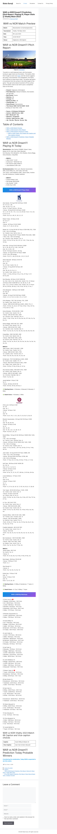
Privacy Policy (49, 3)
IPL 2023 (10, 768)
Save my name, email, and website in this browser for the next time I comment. (19, 818)
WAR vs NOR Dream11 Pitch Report (16, 130)
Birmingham (22, 69)
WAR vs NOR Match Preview (14, 128)
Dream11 (6, 769)
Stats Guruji (8, 3)
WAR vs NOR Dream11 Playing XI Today (17, 131)
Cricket (25, 3)
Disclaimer (32, 3)
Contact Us (40, 3)
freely (19, 76)
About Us (18, 3)
